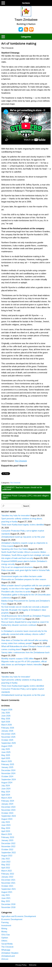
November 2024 (8, 773)
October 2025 (7, 740)
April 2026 (5, 722)
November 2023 (8, 810)
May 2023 (5, 828)
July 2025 (5, 749)
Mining (4, 928)
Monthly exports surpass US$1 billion (17, 658)
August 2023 (6, 819)
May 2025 (5, 755)
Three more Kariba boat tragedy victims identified (22, 524)
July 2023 (5, 822)
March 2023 (6, 834)
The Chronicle (21, 461)
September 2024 (8, 779)
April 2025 (5, 758)
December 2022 (8, 843)
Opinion (4, 938)
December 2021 (8, 880)
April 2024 (5, 795)
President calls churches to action (16, 591)
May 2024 (5, 792)
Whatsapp (5, 950)
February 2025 (7, 764)
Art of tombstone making (18, 43)
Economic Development (11, 919)
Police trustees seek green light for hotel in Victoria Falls (25, 570)
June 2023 (5, 825)
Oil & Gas (5, 934)
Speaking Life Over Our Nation (14, 549)
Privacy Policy (21, 965)
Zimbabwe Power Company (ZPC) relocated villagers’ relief (25, 496)
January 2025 (7, 767)
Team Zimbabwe (26, 19)
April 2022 (5, 867)
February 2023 (7, 837)
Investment (6, 925)
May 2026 (5, 718)
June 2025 (5, 752)
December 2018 (8, 904)
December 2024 (8, 770)
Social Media (7, 944)
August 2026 (6, 709)
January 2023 (7, 840)
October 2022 (7, 849)
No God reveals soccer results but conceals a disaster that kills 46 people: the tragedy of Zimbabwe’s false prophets (25, 610)
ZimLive (4, 959)
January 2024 (7, 804)
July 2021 (5, 895)
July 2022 (5, 858)
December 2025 (8, 734)
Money (4, 931)
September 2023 (8, 816)
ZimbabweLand (8, 956)
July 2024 (5, 785)
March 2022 (6, 871)
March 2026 (6, 725)
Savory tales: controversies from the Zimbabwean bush (25, 652)
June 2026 (5, 716)
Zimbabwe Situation (9, 953)
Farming (5, 922)
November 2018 (8, 907)
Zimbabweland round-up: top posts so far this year (23, 537)
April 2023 (5, 831)
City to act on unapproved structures (17, 567)
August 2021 (6, 892)
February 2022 (7, 874)
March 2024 (6, 798)
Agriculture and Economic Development (18, 916)
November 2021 (8, 883)
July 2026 (5, 712)
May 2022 (5, 864)
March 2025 (6, 761)
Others (4, 941)
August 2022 (6, 855)
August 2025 (6, 746)
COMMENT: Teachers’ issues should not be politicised (22, 488)
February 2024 (7, 801)
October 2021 (7, 886)
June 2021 (5, 898)
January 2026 (7, 731)
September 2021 (8, 889)
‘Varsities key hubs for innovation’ (15, 515)
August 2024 (6, 782)
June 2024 (5, 788)
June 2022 (5, 862)
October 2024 (7, 776)
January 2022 (7, 877)
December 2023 (8, 807)
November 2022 (8, 846)
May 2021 (5, 901)
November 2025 (8, 737)
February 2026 (7, 728)
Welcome (32, 965)
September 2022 (8, 852)
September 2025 (8, 743)
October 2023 (7, 813)
